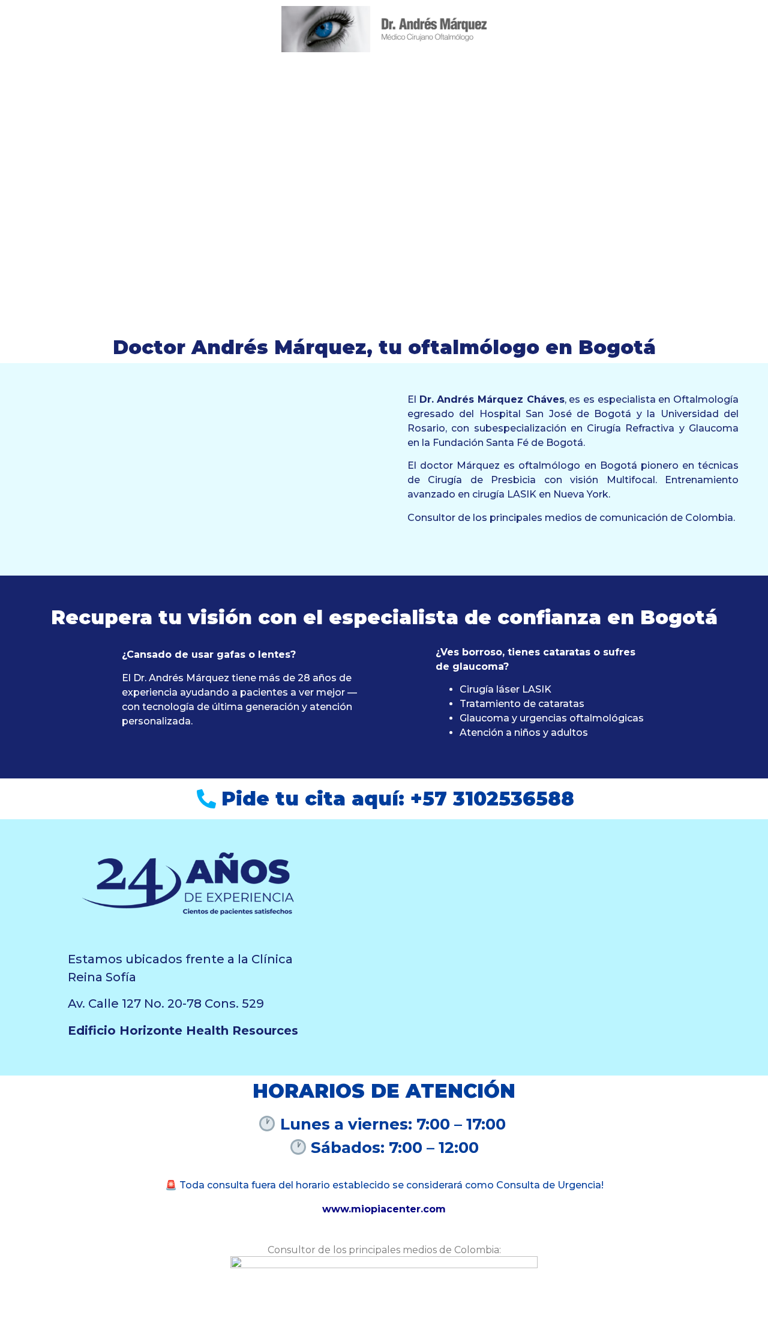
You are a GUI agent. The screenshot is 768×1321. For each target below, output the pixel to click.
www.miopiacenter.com (384, 1209)
